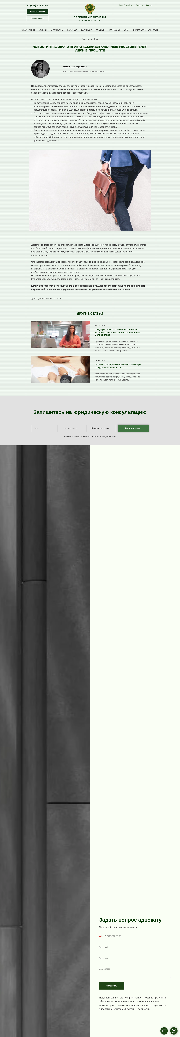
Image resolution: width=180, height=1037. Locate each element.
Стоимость (57, 30)
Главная (85, 39)
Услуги (43, 30)
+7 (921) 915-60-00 (37, 5)
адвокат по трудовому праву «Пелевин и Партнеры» (84, 71)
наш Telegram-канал (130, 997)
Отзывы (100, 30)
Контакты (114, 30)
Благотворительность (146, 30)
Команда (72, 30)
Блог (126, 30)
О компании (28, 30)
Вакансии (86, 30)
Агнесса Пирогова (75, 66)
